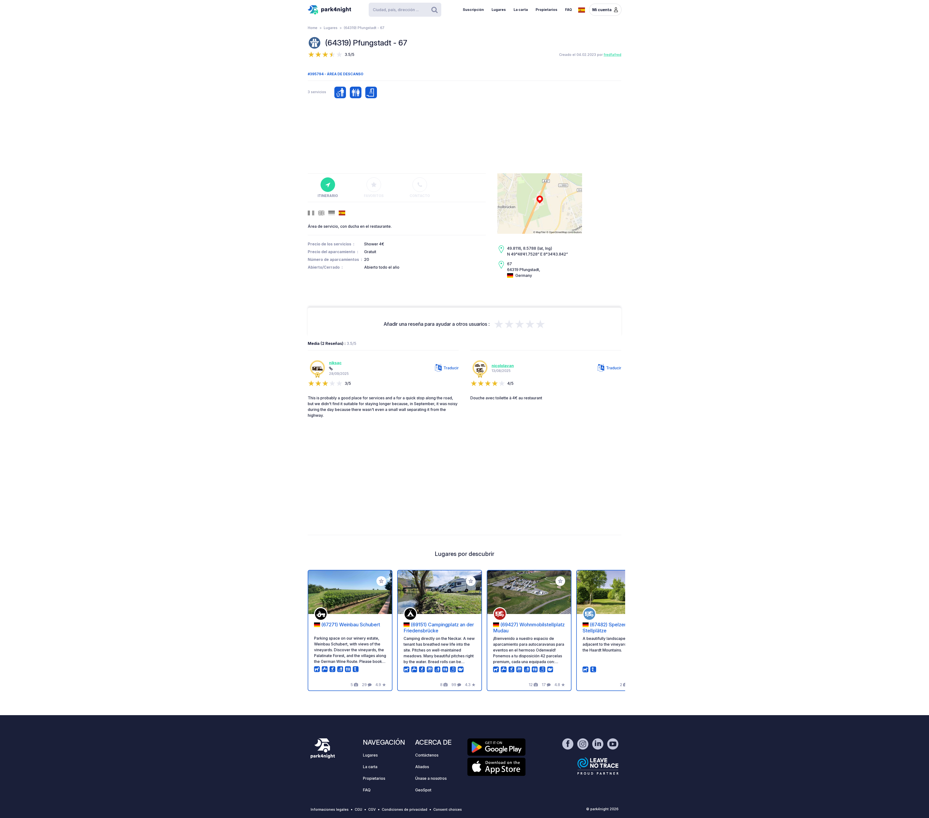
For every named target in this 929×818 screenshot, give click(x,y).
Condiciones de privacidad (404, 809)
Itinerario (328, 196)
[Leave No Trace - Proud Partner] (598, 766)
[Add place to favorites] (381, 581)
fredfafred (612, 55)
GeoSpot (423, 790)
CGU (358, 809)
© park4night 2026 (602, 809)
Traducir (451, 367)
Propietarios (546, 10)
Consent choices (447, 809)
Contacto (420, 196)
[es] (581, 9)
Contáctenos (426, 755)
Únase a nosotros (431, 778)
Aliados (422, 766)
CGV (372, 809)
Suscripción (473, 10)
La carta (521, 10)
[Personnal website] (331, 368)
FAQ (568, 10)
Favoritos (374, 196)
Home (312, 28)
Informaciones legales (330, 809)
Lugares (499, 10)
